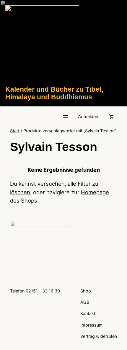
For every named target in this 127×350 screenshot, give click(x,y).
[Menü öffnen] (65, 116)
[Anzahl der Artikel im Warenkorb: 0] (111, 116)
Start (14, 130)
